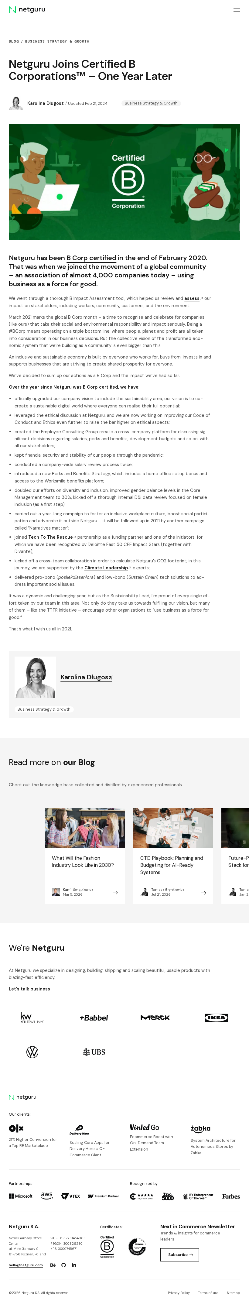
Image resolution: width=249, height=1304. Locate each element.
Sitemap (233, 1293)
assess (192, 298)
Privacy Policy (179, 1293)
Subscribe (178, 1254)
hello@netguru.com (26, 1265)
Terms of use (208, 1293)
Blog (14, 41)
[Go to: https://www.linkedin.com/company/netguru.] (74, 1265)
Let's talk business (29, 989)
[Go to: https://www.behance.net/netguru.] (52, 1265)
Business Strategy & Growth (57, 41)
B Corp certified (91, 257)
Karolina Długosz (45, 103)
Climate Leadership (106, 568)
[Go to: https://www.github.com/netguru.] (63, 1265)
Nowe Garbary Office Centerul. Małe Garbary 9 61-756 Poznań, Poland (27, 1246)
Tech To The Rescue (50, 537)
